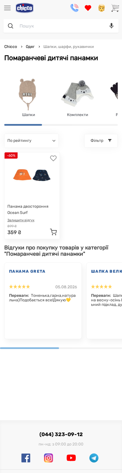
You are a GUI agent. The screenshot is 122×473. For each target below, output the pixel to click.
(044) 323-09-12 (61, 434)
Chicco (11, 46)
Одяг (30, 46)
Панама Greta (27, 271)
